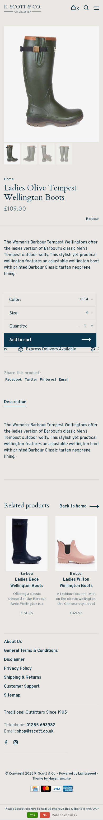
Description (15, 402)
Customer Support (22, 686)
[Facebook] (6, 743)
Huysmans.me (60, 779)
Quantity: (18, 326)
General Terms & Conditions (31, 650)
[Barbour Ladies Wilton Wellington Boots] (76, 543)
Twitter (31, 379)
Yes (32, 815)
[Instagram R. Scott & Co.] (15, 743)
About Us (13, 642)
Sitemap (12, 695)
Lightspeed (87, 774)
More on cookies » (64, 815)
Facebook (13, 379)
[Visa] (57, 790)
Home (9, 179)
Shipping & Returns (22, 677)
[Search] (87, 9)
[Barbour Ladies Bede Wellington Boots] (27, 543)
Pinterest (48, 379)
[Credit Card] (35, 790)
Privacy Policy (18, 668)
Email (63, 379)
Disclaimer (14, 659)
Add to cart (20, 340)
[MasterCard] (46, 790)
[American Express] (68, 790)
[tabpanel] (51, 84)
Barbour (92, 219)
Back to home (73, 506)
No (45, 815)
